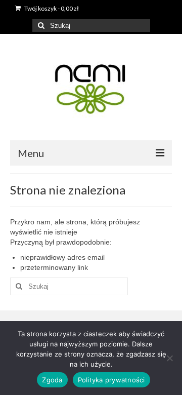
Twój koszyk (51, 8)
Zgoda (52, 380)
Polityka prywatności (111, 380)
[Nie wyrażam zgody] (169, 358)
